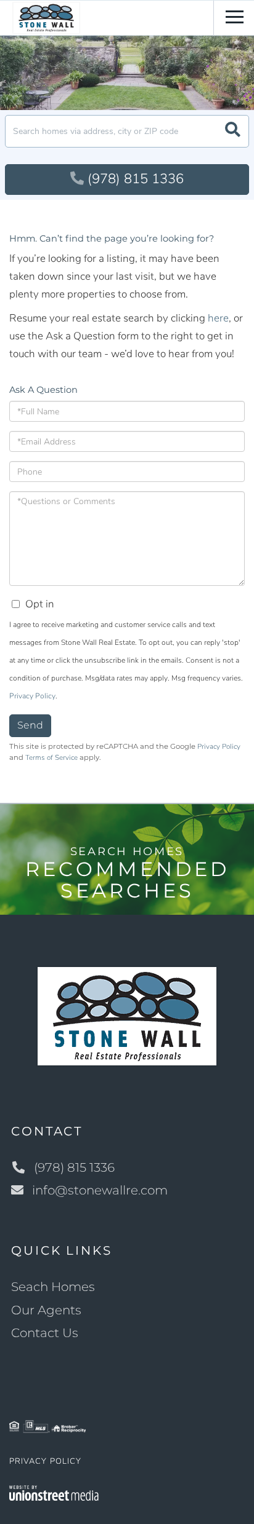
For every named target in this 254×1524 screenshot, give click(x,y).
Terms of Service (51, 757)
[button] (233, 131)
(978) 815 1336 (136, 179)
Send (30, 725)
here (218, 318)
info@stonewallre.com (100, 1190)
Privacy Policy (32, 696)
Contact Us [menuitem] (44, 1332)
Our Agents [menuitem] (46, 1310)
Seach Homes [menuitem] (53, 1286)
